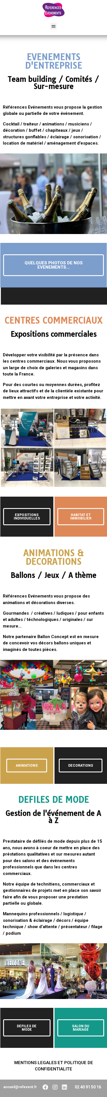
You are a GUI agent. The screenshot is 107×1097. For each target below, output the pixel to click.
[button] (53, 26)
